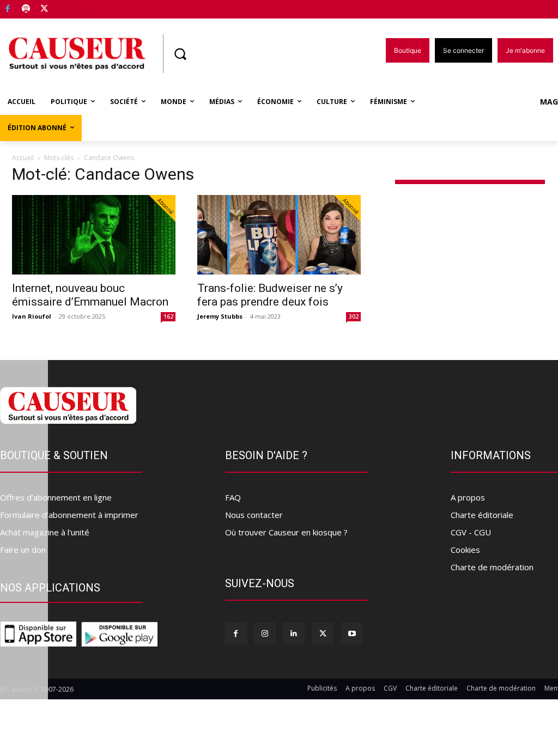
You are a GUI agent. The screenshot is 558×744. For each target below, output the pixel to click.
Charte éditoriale (482, 514)
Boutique (71, 7)
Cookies (465, 549)
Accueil (23, 157)
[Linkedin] (294, 633)
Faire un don (23, 549)
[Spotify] (26, 9)
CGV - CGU (471, 532)
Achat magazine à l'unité (44, 532)
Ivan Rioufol (31, 316)
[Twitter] (44, 9)
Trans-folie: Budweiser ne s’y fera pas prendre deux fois (270, 295)
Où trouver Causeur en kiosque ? (286, 532)
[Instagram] (265, 633)
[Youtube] (351, 633)
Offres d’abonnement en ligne (56, 497)
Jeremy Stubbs (219, 316)
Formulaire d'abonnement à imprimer (69, 514)
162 (168, 316)
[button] (179, 54)
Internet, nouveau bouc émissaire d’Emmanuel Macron (90, 295)
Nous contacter (254, 514)
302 (354, 316)
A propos (468, 497)
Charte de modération (492, 567)
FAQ (233, 497)
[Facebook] (8, 9)
